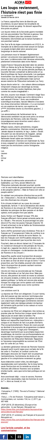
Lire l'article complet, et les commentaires (15, 429)
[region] (26, 163)
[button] (3, 437)
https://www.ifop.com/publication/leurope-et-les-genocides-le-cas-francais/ (21, 410)
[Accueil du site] (23, 4)
